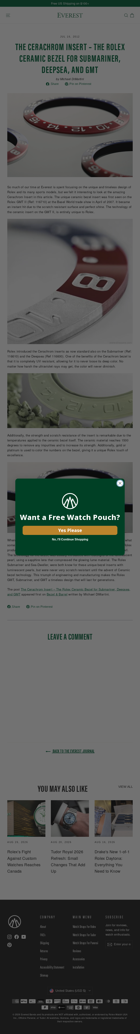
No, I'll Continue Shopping (70, 539)
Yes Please (70, 530)
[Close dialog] (120, 483)
